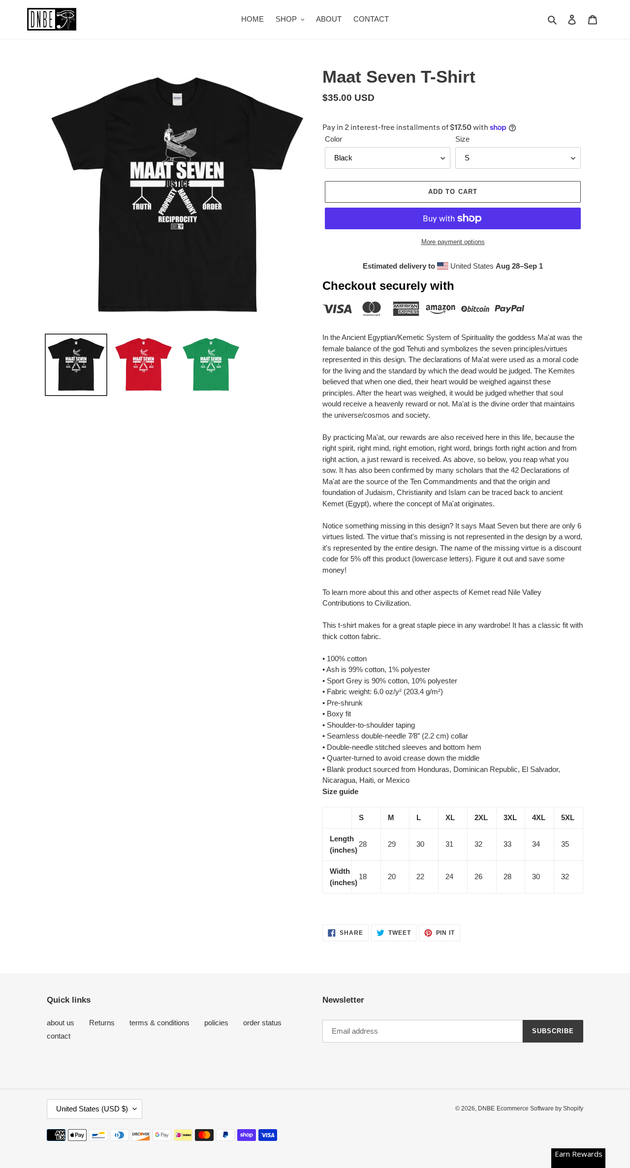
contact (58, 1036)
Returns (102, 1022)
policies (216, 1022)
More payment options (453, 242)
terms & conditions (159, 1022)
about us (60, 1022)
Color (333, 139)
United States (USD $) (92, 1109)
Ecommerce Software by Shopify (540, 1108)
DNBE (486, 1108)
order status (262, 1022)
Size (462, 139)
